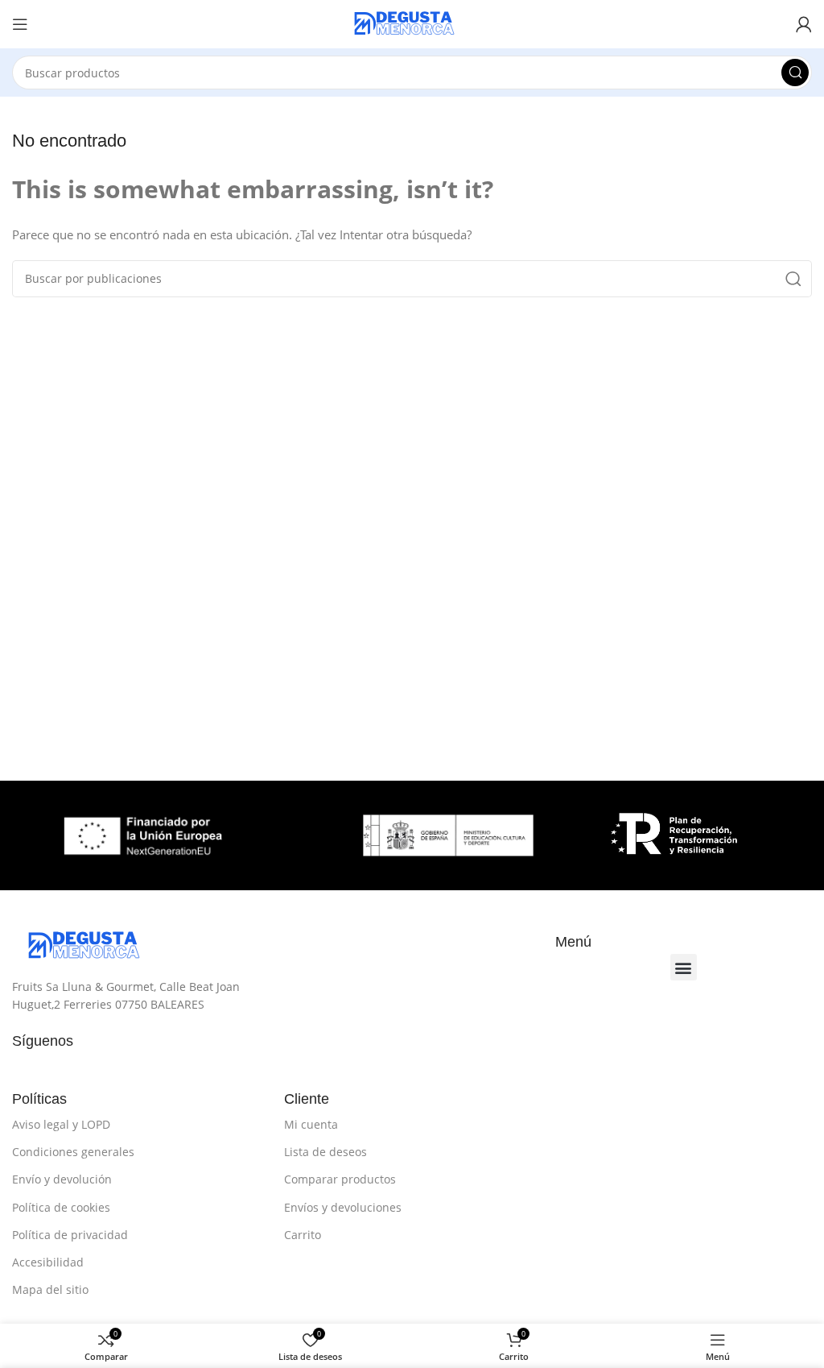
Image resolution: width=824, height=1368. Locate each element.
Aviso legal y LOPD (61, 1124)
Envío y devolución (62, 1179)
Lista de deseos (325, 1151)
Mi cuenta (311, 1124)
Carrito (302, 1234)
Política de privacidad (70, 1234)
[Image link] (92, 945)
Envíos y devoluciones (343, 1207)
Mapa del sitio (50, 1289)
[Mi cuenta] (804, 24)
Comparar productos (340, 1179)
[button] (683, 967)
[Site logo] (412, 23)
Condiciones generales (73, 1151)
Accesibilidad (48, 1262)
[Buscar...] (795, 72)
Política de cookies (61, 1207)
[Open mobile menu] (20, 24)
